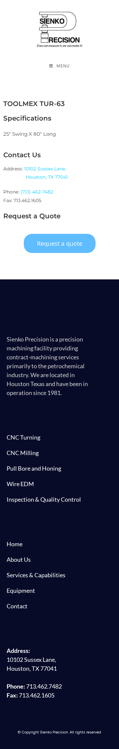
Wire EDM (20, 483)
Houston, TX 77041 (47, 177)
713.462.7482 (44, 686)
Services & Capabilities (36, 575)
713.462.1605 (37, 695)
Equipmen (20, 590)
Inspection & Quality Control (44, 499)
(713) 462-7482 (36, 192)
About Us (19, 559)
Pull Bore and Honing (34, 468)
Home (14, 544)
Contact (17, 606)
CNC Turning (23, 437)
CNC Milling (23, 452)
